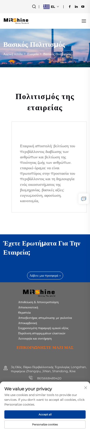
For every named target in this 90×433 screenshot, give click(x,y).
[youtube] (83, 6)
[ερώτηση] (83, 198)
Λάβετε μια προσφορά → (45, 275)
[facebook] (69, 6)
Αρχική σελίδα (13, 54)
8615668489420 (48, 378)
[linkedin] (76, 6)
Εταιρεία (33, 54)
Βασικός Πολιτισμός (57, 54)
